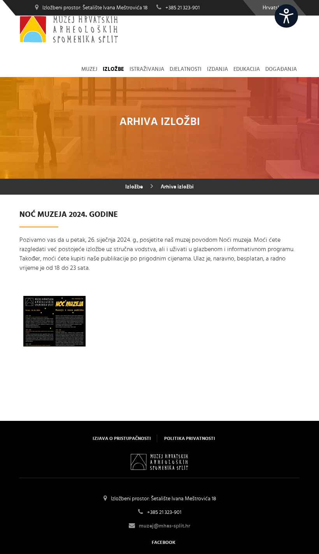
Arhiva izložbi (177, 187)
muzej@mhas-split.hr (164, 526)
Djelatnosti (186, 69)
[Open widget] (286, 16)
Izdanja (217, 69)
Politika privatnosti (189, 438)
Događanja (281, 69)
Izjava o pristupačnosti (122, 438)
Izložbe (113, 69)
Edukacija (246, 69)
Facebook (163, 542)
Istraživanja (147, 69)
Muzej (89, 69)
